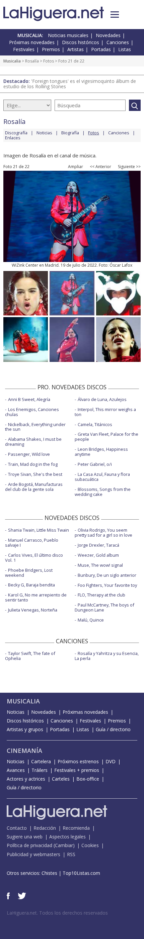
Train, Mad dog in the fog (33, 464)
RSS (71, 854)
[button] (115, 14)
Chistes (49, 873)
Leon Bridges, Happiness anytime (101, 451)
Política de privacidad (29, 845)
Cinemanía (24, 751)
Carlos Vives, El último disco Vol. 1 (34, 557)
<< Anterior (100, 166)
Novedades (108, 35)
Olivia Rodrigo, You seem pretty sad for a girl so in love (103, 532)
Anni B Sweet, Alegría (29, 399)
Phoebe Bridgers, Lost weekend (29, 572)
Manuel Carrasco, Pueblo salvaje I (31, 542)
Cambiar (64, 845)
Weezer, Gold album (98, 555)
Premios (51, 49)
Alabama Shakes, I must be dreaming (33, 441)
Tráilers (39, 770)
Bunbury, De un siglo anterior (107, 575)
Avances (16, 770)
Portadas (101, 49)
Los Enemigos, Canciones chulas (32, 411)
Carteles (61, 779)
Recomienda (76, 828)
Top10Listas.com (81, 873)
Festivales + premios (76, 770)
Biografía (70, 133)
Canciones (117, 42)
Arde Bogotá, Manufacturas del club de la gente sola (34, 486)
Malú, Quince (91, 620)
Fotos (48, 61)
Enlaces (12, 138)
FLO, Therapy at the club (101, 595)
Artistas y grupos (25, 729)
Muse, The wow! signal (100, 565)
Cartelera (41, 761)
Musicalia (12, 61)
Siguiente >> (129, 166)
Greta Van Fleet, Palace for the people (106, 436)
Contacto (17, 828)
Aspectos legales (67, 836)
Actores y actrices (26, 779)
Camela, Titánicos (95, 424)
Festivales (23, 49)
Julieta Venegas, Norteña (32, 610)
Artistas (75, 49)
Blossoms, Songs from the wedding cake (103, 491)
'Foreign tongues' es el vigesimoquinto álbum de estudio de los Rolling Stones (69, 84)
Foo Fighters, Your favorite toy (107, 585)
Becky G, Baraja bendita (31, 585)
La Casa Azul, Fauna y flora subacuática (102, 476)
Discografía (16, 133)
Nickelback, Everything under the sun (35, 426)
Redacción (44, 828)
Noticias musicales (68, 35)
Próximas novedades (32, 42)
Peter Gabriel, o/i (95, 464)
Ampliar (75, 166)
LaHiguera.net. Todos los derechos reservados (57, 913)
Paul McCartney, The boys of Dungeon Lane (104, 607)
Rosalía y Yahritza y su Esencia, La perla (107, 655)
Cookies (90, 845)
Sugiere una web (25, 836)
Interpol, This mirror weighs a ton (105, 411)
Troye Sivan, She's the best (35, 474)
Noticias (44, 133)
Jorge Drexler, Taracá (98, 545)
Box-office (87, 779)
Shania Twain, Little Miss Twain (38, 530)
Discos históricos (80, 42)
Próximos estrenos (78, 761)
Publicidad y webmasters (33, 854)
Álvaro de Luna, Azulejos (102, 399)
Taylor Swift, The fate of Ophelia (30, 655)
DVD (110, 761)
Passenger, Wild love (29, 454)
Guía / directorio (113, 729)
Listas (124, 49)
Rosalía (32, 61)
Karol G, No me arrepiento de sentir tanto (36, 597)
